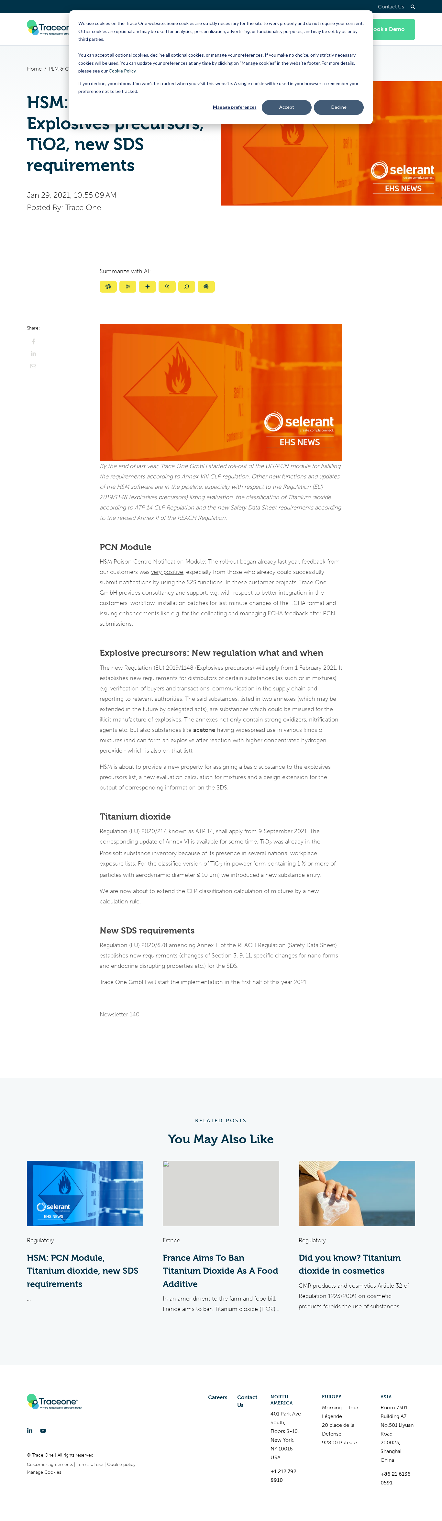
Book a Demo (387, 29)
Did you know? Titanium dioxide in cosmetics (350, 1264)
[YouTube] (43, 1431)
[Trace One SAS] (54, 29)
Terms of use (91, 1464)
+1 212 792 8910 (283, 1475)
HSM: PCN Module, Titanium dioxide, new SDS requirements (82, 1271)
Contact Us (391, 7)
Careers (217, 1397)
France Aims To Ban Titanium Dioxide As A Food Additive (220, 1271)
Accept (286, 107)
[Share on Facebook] (33, 341)
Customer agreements (50, 1464)
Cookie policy (121, 1464)
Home (34, 69)
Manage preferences (235, 107)
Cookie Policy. (123, 70)
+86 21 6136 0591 (396, 1478)
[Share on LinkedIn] (33, 354)
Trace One (83, 207)
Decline (339, 107)
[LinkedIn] (30, 1431)
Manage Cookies (44, 1472)
